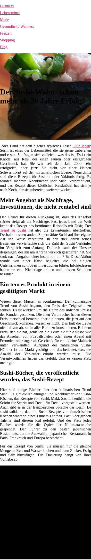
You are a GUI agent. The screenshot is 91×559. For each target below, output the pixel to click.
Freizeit (5, 33)
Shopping (7, 40)
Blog (4, 47)
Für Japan (81, 146)
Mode (4, 20)
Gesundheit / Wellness (17, 26)
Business (7, 6)
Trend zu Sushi (13, 230)
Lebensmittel (10, 13)
